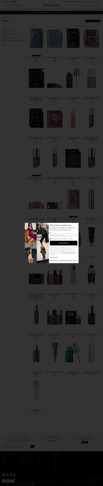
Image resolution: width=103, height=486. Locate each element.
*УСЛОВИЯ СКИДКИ (54, 257)
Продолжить (63, 243)
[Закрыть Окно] (77, 224)
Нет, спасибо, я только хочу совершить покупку (63, 260)
